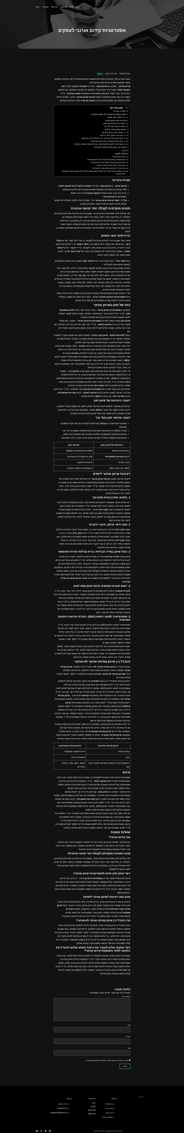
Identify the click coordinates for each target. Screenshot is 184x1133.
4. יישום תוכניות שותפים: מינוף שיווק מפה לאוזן (108, 141)
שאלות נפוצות (120, 154)
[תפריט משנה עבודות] (42, 6)
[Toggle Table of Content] (126, 107)
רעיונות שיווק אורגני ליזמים (115, 129)
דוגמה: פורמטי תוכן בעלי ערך (114, 126)
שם (128, 1025)
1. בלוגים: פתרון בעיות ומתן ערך (113, 132)
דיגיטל (100, 73)
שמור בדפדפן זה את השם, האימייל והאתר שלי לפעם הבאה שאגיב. (107, 1060)
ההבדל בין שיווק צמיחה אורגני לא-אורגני (110, 147)
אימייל (127, 1036)
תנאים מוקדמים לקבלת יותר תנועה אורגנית (108, 114)
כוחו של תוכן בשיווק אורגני (115, 120)
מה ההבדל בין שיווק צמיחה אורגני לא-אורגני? (108, 168)
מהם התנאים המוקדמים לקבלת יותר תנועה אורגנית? (106, 160)
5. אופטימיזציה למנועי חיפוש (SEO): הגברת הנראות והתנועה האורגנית (99, 144)
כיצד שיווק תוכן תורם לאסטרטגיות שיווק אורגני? (107, 162)
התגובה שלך (125, 996)
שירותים (64, 7)
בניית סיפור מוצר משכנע (116, 117)
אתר (128, 1048)
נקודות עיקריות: (119, 111)
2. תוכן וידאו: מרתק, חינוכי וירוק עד (112, 135)
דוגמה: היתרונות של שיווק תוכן (114, 123)
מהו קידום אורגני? (118, 157)
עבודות (45, 7)
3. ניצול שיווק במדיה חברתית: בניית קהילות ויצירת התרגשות (103, 138)
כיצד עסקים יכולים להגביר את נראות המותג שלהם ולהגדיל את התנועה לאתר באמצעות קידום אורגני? (93, 172)
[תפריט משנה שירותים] (60, 6)
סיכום (124, 150)
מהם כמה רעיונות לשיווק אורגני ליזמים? (110, 165)
